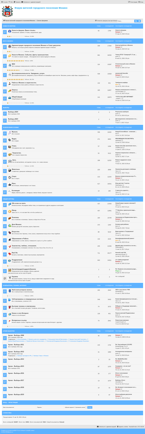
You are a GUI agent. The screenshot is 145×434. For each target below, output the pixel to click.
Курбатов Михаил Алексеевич (35, 341)
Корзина (15, 276)
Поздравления (17, 260)
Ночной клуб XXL (120, 252)
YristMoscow (119, 147)
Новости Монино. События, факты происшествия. (30, 55)
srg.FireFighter (119, 91)
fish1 (116, 226)
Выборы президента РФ (24, 355)
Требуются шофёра (121, 82)
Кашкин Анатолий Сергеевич (78, 339)
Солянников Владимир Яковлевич (79, 341)
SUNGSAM (118, 247)
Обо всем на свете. (19, 203)
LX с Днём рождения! (122, 259)
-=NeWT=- (118, 98)
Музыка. (15, 132)
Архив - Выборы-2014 (16, 359)
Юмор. (14, 210)
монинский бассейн (121, 73)
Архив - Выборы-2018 (16, 387)
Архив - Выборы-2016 (16, 373)
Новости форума (9, 26)
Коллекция (16, 190)
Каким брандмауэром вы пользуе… (126, 299)
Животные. (16, 169)
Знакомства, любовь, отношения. (24, 246)
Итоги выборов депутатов (123, 394)
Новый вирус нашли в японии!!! (125, 203)
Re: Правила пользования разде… (126, 269)
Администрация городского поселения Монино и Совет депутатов (36, 45)
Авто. (14, 160)
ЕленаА (62, 422)
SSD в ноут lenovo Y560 (122, 289)
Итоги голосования (121, 373)
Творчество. (16, 153)
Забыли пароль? (69, 407)
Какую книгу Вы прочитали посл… (126, 145)
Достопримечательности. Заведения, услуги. (28, 73)
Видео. (14, 139)
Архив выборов (8, 331)
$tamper (117, 32)
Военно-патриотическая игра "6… (126, 176)
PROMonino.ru (9, 432)
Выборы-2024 (13, 112)
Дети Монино (16, 224)
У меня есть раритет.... (122, 190)
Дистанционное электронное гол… (126, 118)
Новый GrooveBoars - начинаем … (126, 131)
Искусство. (16, 231)
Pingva (117, 271)
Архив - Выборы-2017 (16, 380)
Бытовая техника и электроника (23, 306)
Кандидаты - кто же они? (123, 366)
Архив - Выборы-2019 (16, 394)
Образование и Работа (20, 238)
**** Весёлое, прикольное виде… (125, 210)
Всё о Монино (8, 41)
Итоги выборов (22, 339)
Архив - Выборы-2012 (16, 351)
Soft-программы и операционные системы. (28, 299)
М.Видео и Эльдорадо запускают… (126, 306)
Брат (116, 84)
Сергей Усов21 (119, 322)
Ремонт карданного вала (123, 160)
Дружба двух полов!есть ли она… (126, 245)
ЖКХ (13, 64)
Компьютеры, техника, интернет (15, 285)
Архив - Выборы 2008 (16, 335)
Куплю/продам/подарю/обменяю (24, 269)
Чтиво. (14, 146)
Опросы (15, 90)
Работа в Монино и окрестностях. (24, 83)
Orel (116, 161)
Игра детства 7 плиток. (122, 183)
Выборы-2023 (13, 119)
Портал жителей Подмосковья (124, 313)
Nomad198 (118, 291)
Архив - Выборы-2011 (16, 344)
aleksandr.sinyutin (120, 254)
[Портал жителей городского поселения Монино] (7, 11)
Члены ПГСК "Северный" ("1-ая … (126, 54)
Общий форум (17, 97)
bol (116, 133)
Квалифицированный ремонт (124, 238)
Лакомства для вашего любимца (125, 169)
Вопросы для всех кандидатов (37, 339)
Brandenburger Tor (120, 346)
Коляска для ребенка (122, 224)
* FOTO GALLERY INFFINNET (124, 96)
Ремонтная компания (122, 320)
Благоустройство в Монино (124, 45)
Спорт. (14, 176)
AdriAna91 (118, 140)
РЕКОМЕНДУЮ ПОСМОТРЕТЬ (124, 138)
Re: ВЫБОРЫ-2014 (121, 359)
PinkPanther (118, 185)
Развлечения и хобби (11, 127)
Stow (116, 212)
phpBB (14, 430)
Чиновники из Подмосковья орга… (126, 217)
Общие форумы (8, 199)
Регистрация (13, 402)
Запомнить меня (80, 407)
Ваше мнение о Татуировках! (124, 231)
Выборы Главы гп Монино (41, 355)
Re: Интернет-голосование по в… (126, 387)
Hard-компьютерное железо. (22, 290)
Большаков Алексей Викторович (58, 339)
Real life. (15, 253)
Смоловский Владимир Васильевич (57, 341)
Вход (5, 402)
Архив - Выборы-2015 (16, 366)
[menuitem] (10, 2)
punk (116, 56)
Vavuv (117, 171)
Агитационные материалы (123, 351)
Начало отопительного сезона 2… (126, 89)
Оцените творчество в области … (125, 152)
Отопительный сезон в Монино (125, 64)
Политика (15, 217)
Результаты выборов (122, 111)
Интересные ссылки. (19, 320)
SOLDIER (118, 382)
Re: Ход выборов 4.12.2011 (123, 344)
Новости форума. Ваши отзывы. (24, 30)
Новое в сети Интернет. (20, 313)
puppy (117, 154)
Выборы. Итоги (120, 380)
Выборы (6, 107)
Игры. (14, 183)
